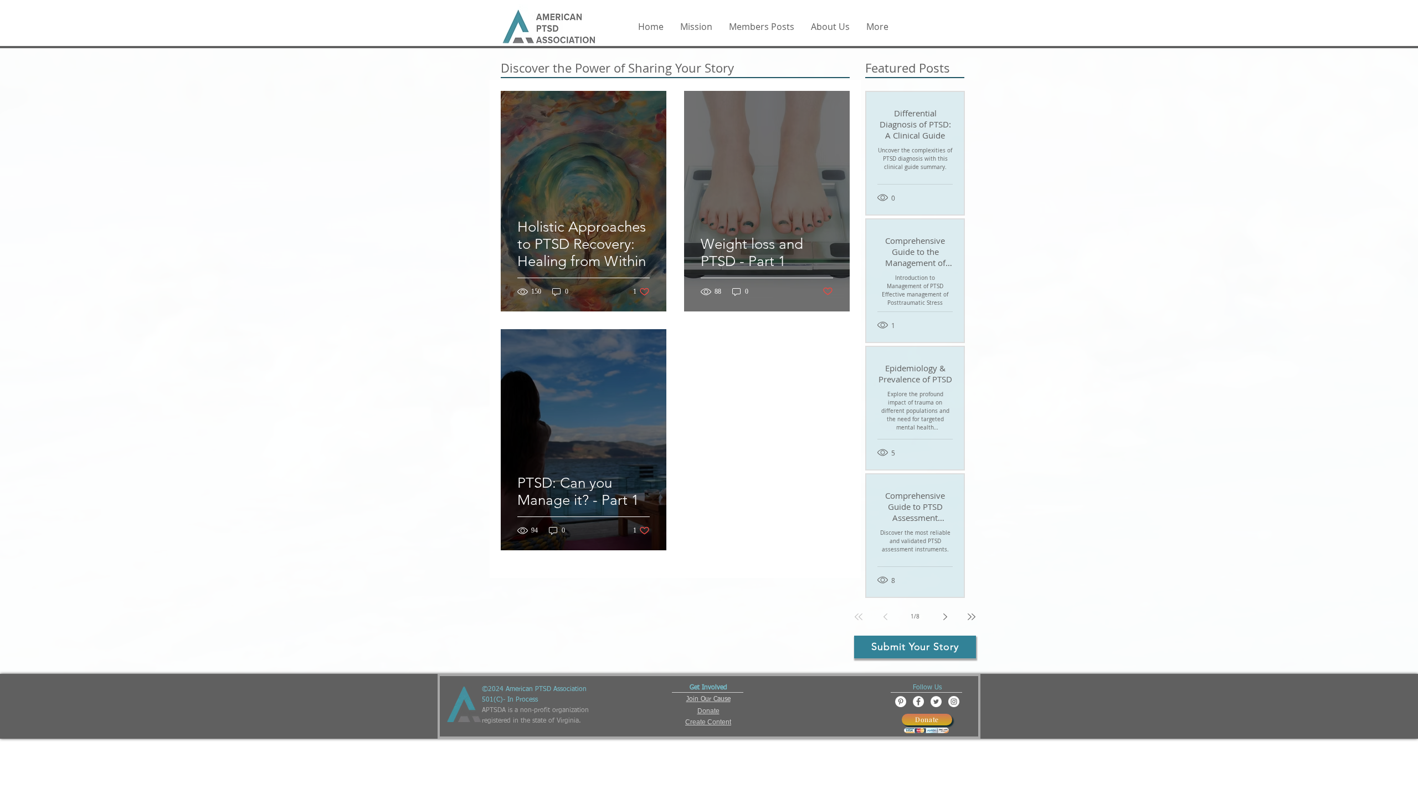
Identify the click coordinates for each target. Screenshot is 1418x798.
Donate (708, 711)
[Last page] (972, 617)
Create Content (708, 722)
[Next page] (945, 617)
